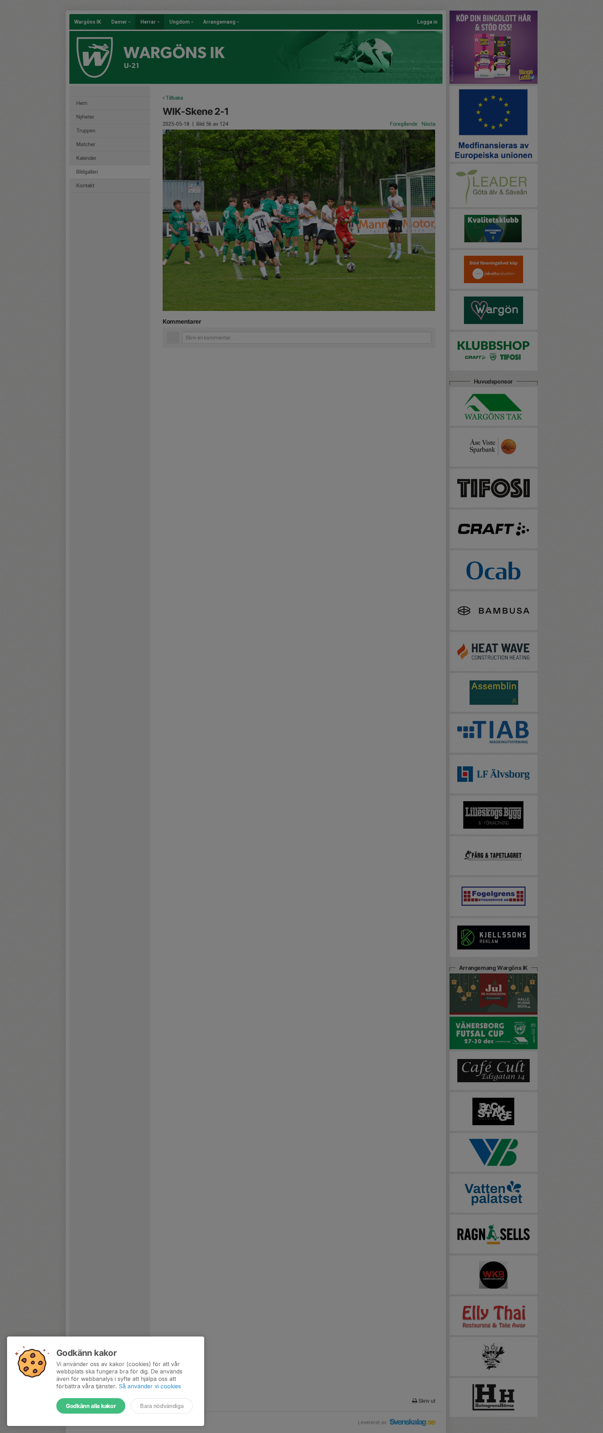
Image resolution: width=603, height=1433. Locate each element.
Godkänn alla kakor (91, 1405)
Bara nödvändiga (161, 1405)
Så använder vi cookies (150, 1386)
